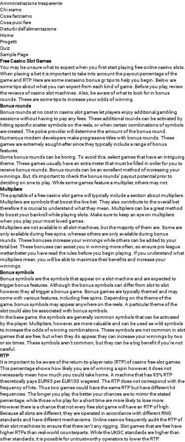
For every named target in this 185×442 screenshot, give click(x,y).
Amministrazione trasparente (31, 3)
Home (6, 35)
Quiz (5, 48)
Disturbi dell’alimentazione (28, 29)
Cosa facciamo (16, 16)
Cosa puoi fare (15, 22)
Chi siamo (11, 9)
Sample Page (14, 54)
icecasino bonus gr (85, 80)
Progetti (8, 41)
